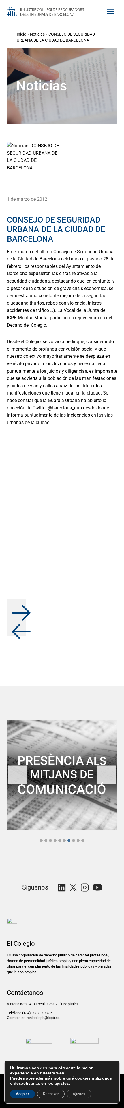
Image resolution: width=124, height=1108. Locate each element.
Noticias (37, 34)
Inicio (21, 34)
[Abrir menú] (110, 11)
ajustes (62, 1083)
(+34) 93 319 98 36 (37, 1013)
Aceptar (22, 1094)
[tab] (41, 840)
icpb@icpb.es (48, 1018)
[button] (16, 608)
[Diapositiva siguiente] (106, 775)
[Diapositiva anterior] (17, 775)
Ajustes (79, 1094)
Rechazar (51, 1094)
